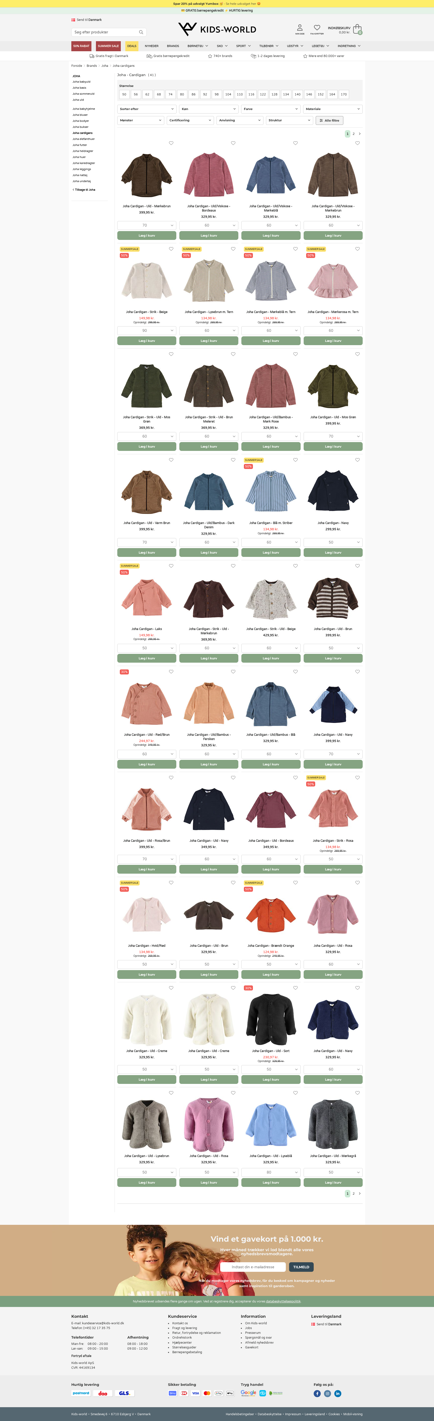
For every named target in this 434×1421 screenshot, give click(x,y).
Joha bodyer (81, 121)
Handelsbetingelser (240, 1414)
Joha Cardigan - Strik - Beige (147, 312)
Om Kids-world (256, 1323)
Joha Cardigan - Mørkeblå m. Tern (270, 312)
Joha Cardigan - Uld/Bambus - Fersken (209, 737)
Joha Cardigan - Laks (147, 629)
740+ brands (222, 56)
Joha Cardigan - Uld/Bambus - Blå (270, 734)
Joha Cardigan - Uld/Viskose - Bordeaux (208, 208)
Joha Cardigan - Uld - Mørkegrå (333, 1156)
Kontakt (79, 1316)
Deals (131, 46)
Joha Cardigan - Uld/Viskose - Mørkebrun (333, 208)
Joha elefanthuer (84, 139)
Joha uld (78, 99)
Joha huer (79, 157)
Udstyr (293, 46)
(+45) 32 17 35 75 (96, 1328)
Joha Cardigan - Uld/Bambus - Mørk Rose (271, 419)
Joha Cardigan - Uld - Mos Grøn (333, 417)
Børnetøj (196, 46)
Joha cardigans (124, 66)
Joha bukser (80, 127)
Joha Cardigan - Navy (333, 523)
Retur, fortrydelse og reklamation (196, 1333)
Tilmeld (301, 1267)
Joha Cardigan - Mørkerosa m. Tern (333, 312)
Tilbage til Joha (84, 189)
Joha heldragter (83, 151)
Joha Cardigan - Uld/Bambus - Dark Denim (209, 525)
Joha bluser (80, 115)
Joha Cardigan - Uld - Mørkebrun (147, 206)
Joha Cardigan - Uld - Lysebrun (146, 1156)
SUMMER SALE (108, 46)
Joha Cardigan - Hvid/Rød (147, 946)
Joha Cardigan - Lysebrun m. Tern (209, 312)
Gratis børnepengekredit (171, 56)
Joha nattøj (80, 175)
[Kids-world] (217, 29)
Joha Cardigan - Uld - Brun (333, 629)
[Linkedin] (337, 1394)
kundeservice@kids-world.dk (103, 1323)
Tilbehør (266, 46)
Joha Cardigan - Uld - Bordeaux (271, 841)
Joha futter (80, 145)
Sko (220, 46)
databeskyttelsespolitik (283, 1301)
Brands (173, 46)
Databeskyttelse (270, 1414)
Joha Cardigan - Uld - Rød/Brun (147, 734)
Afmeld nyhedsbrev (259, 1342)
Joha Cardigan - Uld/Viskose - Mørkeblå (270, 208)
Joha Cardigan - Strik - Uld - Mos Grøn (146, 419)
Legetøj (318, 46)
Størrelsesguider (184, 1347)
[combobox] (146, 225)
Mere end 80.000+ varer (326, 56)
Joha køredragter (84, 163)
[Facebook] (317, 1394)
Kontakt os (180, 1323)
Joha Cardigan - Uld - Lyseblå (271, 1156)
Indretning (347, 46)
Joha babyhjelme (84, 109)
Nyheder (151, 46)
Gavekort (251, 1347)
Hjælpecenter (182, 1342)
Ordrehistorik (182, 1337)
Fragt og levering (184, 1328)
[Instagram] (327, 1394)
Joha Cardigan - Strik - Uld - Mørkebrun (209, 631)
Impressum (293, 1414)
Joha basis (79, 87)
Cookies (334, 1414)
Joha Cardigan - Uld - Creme (146, 1051)
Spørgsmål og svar (258, 1337)
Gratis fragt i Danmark (112, 56)
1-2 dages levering (271, 56)
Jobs (248, 1328)
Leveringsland (315, 1414)
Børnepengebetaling (187, 1352)
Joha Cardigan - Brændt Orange (271, 946)
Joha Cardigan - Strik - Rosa (333, 841)
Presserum (253, 1333)
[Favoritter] (171, 143)
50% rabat (81, 46)
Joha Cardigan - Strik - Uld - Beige (271, 629)
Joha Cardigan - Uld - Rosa (333, 946)
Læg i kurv (147, 235)
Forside (76, 66)
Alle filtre (331, 120)
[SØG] (141, 32)
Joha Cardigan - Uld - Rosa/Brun (146, 841)
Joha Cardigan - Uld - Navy (333, 734)
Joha (104, 66)
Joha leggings (82, 169)
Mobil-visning (353, 1414)
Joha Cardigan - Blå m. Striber (271, 523)
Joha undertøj (82, 181)
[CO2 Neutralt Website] (276, 1393)
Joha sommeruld (83, 93)
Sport (241, 46)
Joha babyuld (81, 81)
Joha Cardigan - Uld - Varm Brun (147, 523)
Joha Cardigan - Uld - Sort (271, 1051)
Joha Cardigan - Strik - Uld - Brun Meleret (209, 419)
